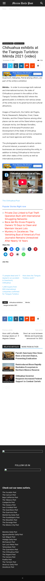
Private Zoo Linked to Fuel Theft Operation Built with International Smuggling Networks (22, 215)
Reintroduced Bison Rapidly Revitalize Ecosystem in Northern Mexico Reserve (28, 367)
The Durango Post (9, 522)
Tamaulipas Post (8, 547)
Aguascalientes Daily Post (12, 534)
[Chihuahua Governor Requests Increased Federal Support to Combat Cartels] (8, 379)
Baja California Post (10, 497)
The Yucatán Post (9, 492)
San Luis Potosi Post (10, 544)
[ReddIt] (32, 65)
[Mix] (26, 65)
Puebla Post (7, 559)
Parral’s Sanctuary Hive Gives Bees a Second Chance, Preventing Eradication (29, 356)
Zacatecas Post (8, 567)
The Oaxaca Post (9, 505)
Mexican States (19, 43)
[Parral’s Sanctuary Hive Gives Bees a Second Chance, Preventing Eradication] (8, 356)
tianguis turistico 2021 (10, 305)
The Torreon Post (9, 562)
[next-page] (7, 387)
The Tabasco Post (9, 500)
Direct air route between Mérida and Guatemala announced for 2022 (33, 336)
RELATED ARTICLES (11, 347)
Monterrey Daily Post (10, 515)
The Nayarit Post (9, 554)
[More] (38, 65)
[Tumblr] (15, 65)
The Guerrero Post (9, 512)
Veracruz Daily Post (10, 564)
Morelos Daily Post (9, 532)
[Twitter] (10, 65)
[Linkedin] (21, 65)
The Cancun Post (9, 495)
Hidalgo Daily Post (9, 539)
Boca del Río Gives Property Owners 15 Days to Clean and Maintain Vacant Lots (20, 225)
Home (4, 9)
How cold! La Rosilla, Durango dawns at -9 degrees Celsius (10, 336)
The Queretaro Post (10, 549)
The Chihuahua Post (11, 201)
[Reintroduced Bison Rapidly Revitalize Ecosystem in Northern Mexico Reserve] (8, 367)
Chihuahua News (14, 9)
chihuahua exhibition (16, 302)
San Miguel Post (8, 537)
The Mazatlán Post (9, 520)
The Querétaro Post (10, 510)
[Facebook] (4, 65)
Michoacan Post (8, 542)
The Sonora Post (8, 557)
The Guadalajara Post (11, 517)
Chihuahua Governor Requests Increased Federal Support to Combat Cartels (29, 379)
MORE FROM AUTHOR (30, 347)
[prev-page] (3, 387)
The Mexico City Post (10, 525)
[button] (4, 3)
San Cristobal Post (9, 507)
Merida (27, 302)
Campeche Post (8, 502)
